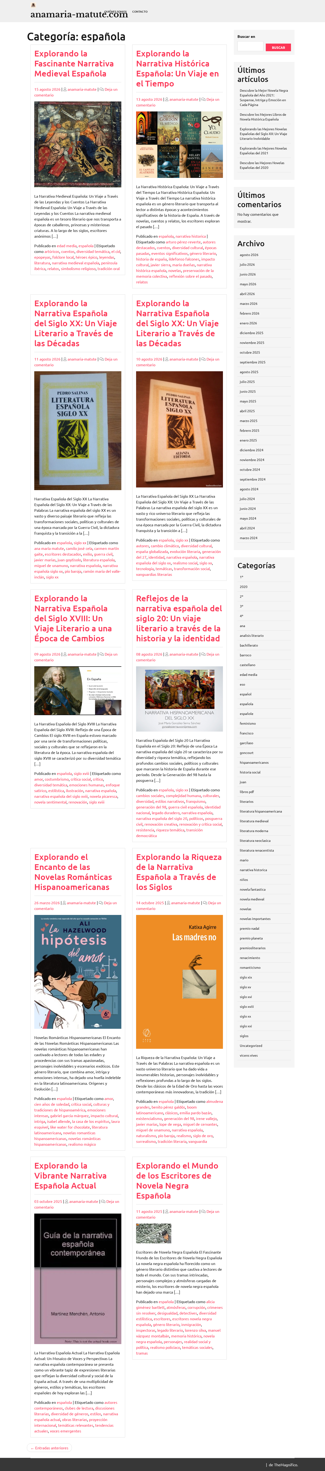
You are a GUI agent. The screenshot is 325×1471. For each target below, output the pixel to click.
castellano (247, 665)
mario (244, 860)
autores (142, 545)
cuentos (67, 251)
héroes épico (86, 257)
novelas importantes (255, 918)
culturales (211, 795)
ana (242, 625)
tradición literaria (172, 1141)
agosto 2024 (249, 489)
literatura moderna (254, 830)
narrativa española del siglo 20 (161, 818)
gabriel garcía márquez (69, 1115)
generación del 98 (151, 806)
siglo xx (80, 542)
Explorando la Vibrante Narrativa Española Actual (70, 1175)
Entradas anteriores (51, 1447)
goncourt (247, 752)
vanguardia (197, 1141)
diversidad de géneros (69, 1413)
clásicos (171, 1112)
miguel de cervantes (200, 1124)
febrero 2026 (249, 313)
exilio (87, 554)
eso (242, 684)
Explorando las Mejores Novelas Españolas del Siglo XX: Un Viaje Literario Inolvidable (263, 134)
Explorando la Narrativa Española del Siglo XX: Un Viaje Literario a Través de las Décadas (75, 323)
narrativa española (85, 565)
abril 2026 (247, 293)
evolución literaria (185, 551)
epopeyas (42, 257)
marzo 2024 (248, 538)
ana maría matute (49, 548)
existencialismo (149, 1118)
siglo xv (245, 987)
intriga (39, 1121)
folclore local (63, 257)
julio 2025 (247, 381)
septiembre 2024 (253, 479)
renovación (78, 801)
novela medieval (252, 899)
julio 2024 (247, 499)
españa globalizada (152, 551)
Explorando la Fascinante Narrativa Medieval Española (74, 63)
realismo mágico (82, 1144)
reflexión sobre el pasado (190, 276)
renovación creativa (160, 824)
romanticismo (250, 967)
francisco (246, 733)
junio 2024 (248, 508)
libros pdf (247, 791)
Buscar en (246, 36)
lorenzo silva (195, 1330)
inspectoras (145, 1330)
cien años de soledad (51, 1104)
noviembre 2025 (252, 342)
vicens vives (249, 1055)
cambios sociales (150, 795)
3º (241, 606)
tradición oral (109, 268)
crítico (98, 779)
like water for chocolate (70, 1127)
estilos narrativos (169, 801)
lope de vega (170, 1124)
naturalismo (146, 1135)
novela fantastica (253, 889)
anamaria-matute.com (79, 14)
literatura (42, 262)
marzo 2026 (248, 303)
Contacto (140, 12)
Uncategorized (251, 1045)
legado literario (170, 1330)
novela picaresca (103, 796)
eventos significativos (169, 253)
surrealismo (146, 1141)
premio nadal (249, 928)
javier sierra (160, 264)
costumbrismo (57, 779)
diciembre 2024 (251, 450)
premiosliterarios (253, 948)
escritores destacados (63, 554)
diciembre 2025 (251, 333)
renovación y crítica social (200, 824)
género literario (203, 253)
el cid (115, 251)
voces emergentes (65, 1430)
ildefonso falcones (184, 258)
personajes (173, 1341)
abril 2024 (247, 528)
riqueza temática (170, 829)
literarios (246, 801)
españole (246, 713)
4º (241, 616)
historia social (250, 772)
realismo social (185, 562)
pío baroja (73, 571)
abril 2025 (247, 411)
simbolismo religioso (78, 268)
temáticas (164, 568)
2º (241, 596)
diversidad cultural (187, 247)
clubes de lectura (79, 1408)
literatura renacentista (257, 850)
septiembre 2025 (253, 362)
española (86, 245)
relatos (53, 268)
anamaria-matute (82, 89)
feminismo (248, 723)
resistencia (145, 829)
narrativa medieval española (75, 262)
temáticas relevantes (75, 1425)
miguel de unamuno (51, 565)
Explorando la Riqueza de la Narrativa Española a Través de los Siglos (179, 872)
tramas (142, 1353)
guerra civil (103, 554)
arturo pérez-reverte (183, 241)
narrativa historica (191, 236)
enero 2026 (248, 323)
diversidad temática (92, 251)
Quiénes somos (115, 12)
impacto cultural (104, 1115)
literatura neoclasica (255, 840)
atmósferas (176, 1307)
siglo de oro (203, 1135)
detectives (188, 1312)
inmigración (191, 1324)
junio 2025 (248, 391)
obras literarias (74, 1419)
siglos (244, 1036)
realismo (184, 1135)
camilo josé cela (79, 548)
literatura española (99, 559)
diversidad (144, 801)
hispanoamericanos (254, 762)
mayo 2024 (248, 518)
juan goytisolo (69, 559)
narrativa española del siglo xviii (61, 796)
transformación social (192, 568)
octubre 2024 (250, 469)
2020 (243, 586)
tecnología (145, 568)
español (245, 694)
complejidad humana (183, 795)
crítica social (81, 779)
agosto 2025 (249, 372)
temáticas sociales (197, 1347)
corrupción (196, 1307)
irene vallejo (206, 1118)
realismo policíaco (165, 1347)
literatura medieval (254, 821)
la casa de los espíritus (90, 1121)
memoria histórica (186, 1335)
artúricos (51, 251)
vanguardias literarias (154, 574)
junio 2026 (248, 274)
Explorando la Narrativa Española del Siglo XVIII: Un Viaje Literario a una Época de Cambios (73, 618)
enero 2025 (248, 440)
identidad (156, 557)
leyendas (106, 257)
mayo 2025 (248, 401)
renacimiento (250, 957)
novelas (174, 270)
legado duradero (166, 812)
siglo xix (246, 977)
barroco (245, 655)
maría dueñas (183, 264)
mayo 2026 (248, 284)
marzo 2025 (248, 420)
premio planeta (251, 938)
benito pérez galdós (168, 1107)
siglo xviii (81, 773)
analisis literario (252, 635)
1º (241, 577)
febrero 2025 (249, 430)
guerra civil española (185, 806)
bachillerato (249, 645)
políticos (196, 818)
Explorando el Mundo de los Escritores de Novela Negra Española (177, 1180)
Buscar (278, 47)
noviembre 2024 (252, 459)
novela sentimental (50, 801)
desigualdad (167, 1312)
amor (38, 779)
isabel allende (58, 1121)
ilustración (74, 790)
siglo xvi (246, 996)
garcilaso (246, 743)
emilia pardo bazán (196, 1112)
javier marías (45, 559)
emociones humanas (86, 784)
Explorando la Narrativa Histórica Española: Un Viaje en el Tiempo (177, 68)
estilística (56, 790)
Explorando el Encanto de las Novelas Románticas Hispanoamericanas (73, 872)
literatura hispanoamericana (261, 811)
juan (243, 782)
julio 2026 (247, 264)
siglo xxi (246, 1026)
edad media (67, 245)
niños (244, 879)
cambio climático (165, 545)
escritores (162, 1318)
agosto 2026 (249, 254)
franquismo (195, 801)
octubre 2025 (250, 352)
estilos (95, 1413)
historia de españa (151, 258)
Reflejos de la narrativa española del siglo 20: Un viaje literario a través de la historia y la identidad (179, 618)
